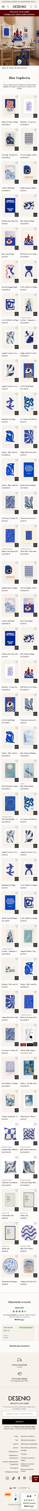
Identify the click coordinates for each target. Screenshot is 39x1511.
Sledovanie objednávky (29, 1444)
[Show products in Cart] (35, 6)
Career (15, 1448)
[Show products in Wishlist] (31, 6)
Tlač (16, 1440)
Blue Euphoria (22, 68)
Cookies (24, 1454)
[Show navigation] (3, 6)
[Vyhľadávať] (8, 6)
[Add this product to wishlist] (17, 97)
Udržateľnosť (13, 1452)
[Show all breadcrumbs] (4, 68)
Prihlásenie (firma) (11, 1472)
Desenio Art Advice (28, 1436)
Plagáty (11, 68)
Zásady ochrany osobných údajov (25, 1427)
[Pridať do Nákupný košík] (17, 116)
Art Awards (14, 1468)
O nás (16, 1436)
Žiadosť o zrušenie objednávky (27, 1465)
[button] (19, 61)
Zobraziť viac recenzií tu (19, 1346)
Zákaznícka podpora (28, 1440)
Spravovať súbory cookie (27, 1470)
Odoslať (20, 1422)
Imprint (15, 1444)
